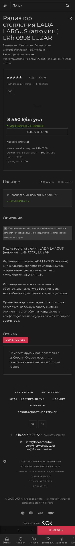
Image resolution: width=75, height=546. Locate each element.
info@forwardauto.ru (40, 442)
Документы (40, 486)
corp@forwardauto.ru (40, 445)
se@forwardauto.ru (40, 449)
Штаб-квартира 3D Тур (26, 398)
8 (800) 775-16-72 (27, 434)
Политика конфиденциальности (40, 461)
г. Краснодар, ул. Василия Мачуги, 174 (32, 195)
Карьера (59, 398)
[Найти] (66, 5)
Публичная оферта (40, 481)
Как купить (24, 392)
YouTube (42, 424)
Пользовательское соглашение (40, 466)
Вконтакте (33, 424)
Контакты (37, 405)
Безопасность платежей (37, 412)
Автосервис (50, 392)
